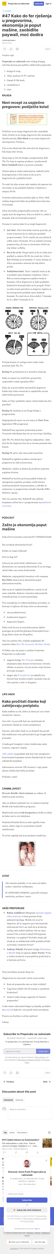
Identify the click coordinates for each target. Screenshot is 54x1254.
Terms (37, 1233)
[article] (27, 1146)
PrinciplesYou (24, 675)
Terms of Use (41, 1216)
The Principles (28, 660)
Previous (10, 1082)
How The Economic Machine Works (33, 644)
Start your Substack (20, 1242)
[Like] (4, 49)
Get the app (40, 1242)
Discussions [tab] (22, 1132)
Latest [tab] (12, 1132)
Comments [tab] (8, 1100)
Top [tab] (5, 1132)
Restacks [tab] (19, 1100)
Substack (14, 1248)
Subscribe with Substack (29, 1210)
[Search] (49, 1132)
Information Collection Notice (35, 1218)
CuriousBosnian (8, 40)
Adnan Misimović (21, 1149)
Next (45, 1082)
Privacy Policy (28, 1221)
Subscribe (39, 3)
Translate (8, 11)
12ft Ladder (8, 754)
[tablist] (13, 1100)
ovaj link (9, 1010)
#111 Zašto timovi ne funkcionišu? (20, 1140)
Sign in (48, 3)
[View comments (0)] (11, 49)
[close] (46, 1160)
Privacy (30, 1233)
